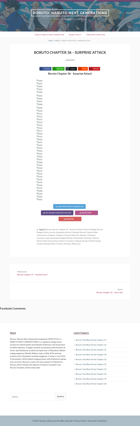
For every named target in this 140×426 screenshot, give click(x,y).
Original (77, 241)
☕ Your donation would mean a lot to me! (57, 213)
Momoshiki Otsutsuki (82, 238)
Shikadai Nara (49, 244)
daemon (83, 235)
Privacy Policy (75, 35)
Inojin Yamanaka (52, 238)
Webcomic (76, 244)
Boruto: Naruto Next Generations (70, 13)
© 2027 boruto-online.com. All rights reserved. (53, 421)
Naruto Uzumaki (66, 241)
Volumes (67, 244)
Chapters (60, 235)
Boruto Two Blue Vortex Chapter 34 (91, 354)
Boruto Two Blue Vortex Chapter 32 (91, 364)
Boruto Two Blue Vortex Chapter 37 (91, 340)
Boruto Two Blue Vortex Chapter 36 (91, 345)
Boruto (48, 229)
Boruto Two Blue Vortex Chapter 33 (91, 359)
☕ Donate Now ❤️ (70, 219)
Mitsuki (69, 238)
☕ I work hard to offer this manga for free (69, 206)
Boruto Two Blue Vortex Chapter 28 (91, 384)
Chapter (51, 235)
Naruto (96, 238)
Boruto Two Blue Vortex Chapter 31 (91, 369)
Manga (62, 238)
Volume (59, 244)
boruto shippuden (57, 232)
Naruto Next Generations (47, 241)
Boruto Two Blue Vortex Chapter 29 (91, 379)
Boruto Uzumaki (72, 232)
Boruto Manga (90, 229)
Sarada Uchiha (88, 241)
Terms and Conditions (95, 35)
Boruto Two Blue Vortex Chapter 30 (91, 374)
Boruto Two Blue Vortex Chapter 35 (91, 349)
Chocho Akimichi (71, 235)
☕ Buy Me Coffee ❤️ (86, 213)
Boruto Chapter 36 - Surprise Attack (67, 229)
